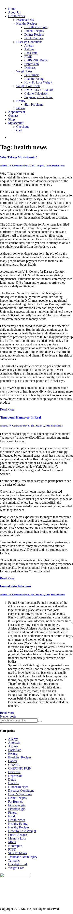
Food (11, 816)
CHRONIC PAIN (36, 60)
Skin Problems (33, 104)
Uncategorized (17, 864)
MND (12, 842)
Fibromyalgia (16, 805)
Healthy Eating (34, 78)
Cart (19, 130)
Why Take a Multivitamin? (18, 157)
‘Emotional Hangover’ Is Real (20, 417)
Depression (31, 64)
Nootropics (15, 845)
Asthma (29, 49)
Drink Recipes (33, 38)
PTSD (28, 56)
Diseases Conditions (29, 42)
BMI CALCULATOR (38, 89)
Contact (13, 115)
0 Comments (16, 165)
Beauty (20, 101)
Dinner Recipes (34, 34)
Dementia (14, 772)
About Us (14, 12)
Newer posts (8, 716)
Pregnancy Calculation (38, 97)
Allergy (29, 45)
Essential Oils (25, 19)
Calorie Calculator (36, 93)
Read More (7, 409)
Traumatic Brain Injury (22, 857)
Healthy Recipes (26, 23)
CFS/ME (14, 764)
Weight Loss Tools (28, 86)
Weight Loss (24, 71)
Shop (11, 119)
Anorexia (14, 742)
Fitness (20, 108)
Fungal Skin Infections (15, 586)
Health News (16, 16)
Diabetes (29, 67)
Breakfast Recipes (35, 27)
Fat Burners (31, 75)
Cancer (12, 761)
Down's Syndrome (20, 794)
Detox (12, 779)
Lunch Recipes (34, 31)
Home (12, 8)
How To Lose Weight (38, 82)
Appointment (16, 112)
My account (15, 123)
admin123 (5, 165)
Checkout (22, 126)
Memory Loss (17, 838)
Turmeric (14, 860)
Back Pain (31, 53)
